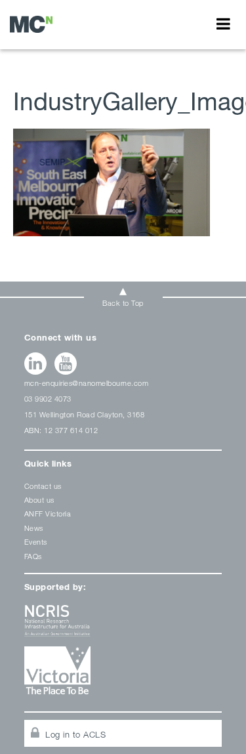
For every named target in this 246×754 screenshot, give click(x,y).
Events (35, 541)
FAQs (33, 556)
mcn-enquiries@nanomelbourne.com (86, 383)
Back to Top (123, 303)
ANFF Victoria (48, 513)
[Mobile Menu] (223, 23)
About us (39, 499)
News (33, 528)
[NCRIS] (123, 625)
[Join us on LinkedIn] (35, 363)
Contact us (43, 486)
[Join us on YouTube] (65, 363)
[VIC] (123, 674)
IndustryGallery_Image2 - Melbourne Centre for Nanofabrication (31, 24)
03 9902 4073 (48, 398)
